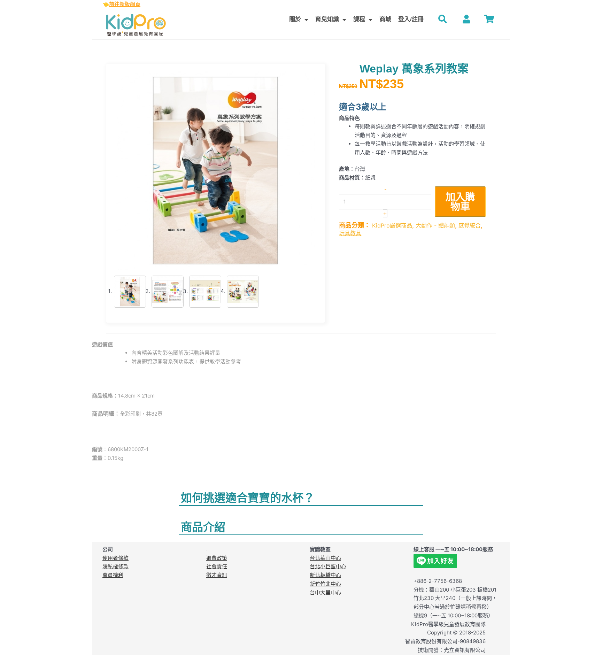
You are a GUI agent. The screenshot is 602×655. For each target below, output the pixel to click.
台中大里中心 (325, 592)
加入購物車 (460, 202)
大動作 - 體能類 (435, 225)
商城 (385, 19)
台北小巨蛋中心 (328, 566)
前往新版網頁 (124, 4)
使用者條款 (115, 558)
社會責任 (216, 566)
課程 (359, 19)
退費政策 (216, 558)
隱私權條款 (115, 566)
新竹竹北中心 (325, 583)
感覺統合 (469, 225)
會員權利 (112, 575)
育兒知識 (327, 19)
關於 (295, 19)
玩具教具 (350, 233)
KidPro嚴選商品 (392, 225)
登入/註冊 (411, 19)
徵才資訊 (216, 575)
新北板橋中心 (325, 575)
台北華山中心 (325, 558)
